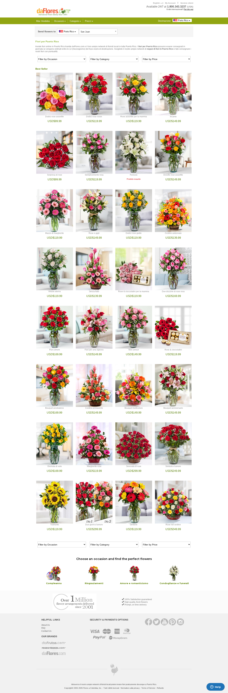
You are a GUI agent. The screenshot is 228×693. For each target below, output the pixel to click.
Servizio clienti (186, 3)
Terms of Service (148, 688)
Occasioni (59, 21)
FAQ (43, 628)
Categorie (75, 21)
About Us (45, 625)
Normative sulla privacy (130, 688)
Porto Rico (183, 20)
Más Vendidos (43, 21)
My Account (170, 3)
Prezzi (88, 21)
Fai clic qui (188, 9)
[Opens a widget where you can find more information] (215, 687)
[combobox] (98, 31)
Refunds (160, 688)
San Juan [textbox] (85, 31)
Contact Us (46, 631)
